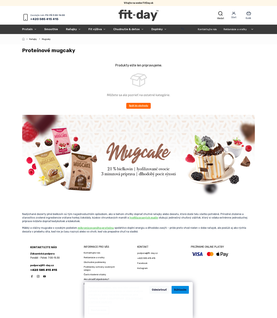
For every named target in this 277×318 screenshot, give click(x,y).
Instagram (142, 268)
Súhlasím (180, 289)
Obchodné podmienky (95, 262)
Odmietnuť (159, 289)
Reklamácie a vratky (235, 29)
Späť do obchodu (138, 105)
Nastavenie (98, 310)
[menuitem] (31, 29)
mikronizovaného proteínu (96, 227)
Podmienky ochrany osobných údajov (99, 268)
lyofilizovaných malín (144, 217)
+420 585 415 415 (43, 270)
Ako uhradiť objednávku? (96, 279)
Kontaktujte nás (207, 29)
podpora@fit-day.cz (147, 253)
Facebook (142, 263)
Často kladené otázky (95, 274)
